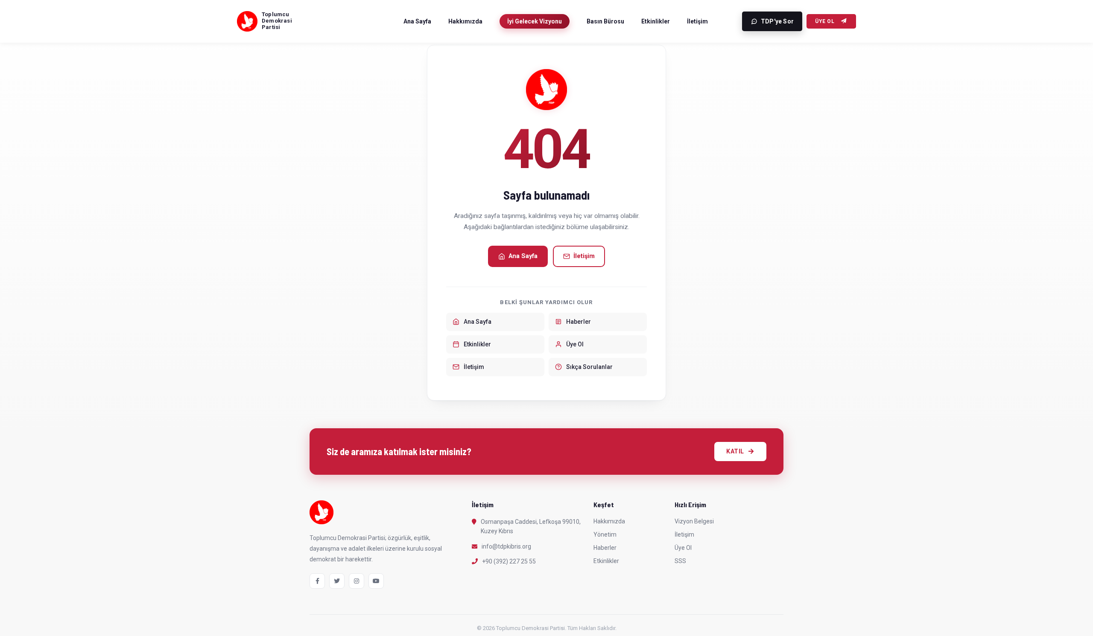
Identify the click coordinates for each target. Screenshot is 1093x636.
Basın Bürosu (605, 21)
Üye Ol (824, 21)
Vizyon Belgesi (694, 521)
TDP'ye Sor (777, 21)
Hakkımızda (465, 21)
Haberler (605, 547)
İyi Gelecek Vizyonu (534, 21)
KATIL (735, 451)
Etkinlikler (655, 21)
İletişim (697, 21)
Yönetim (605, 534)
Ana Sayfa (417, 21)
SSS (680, 561)
